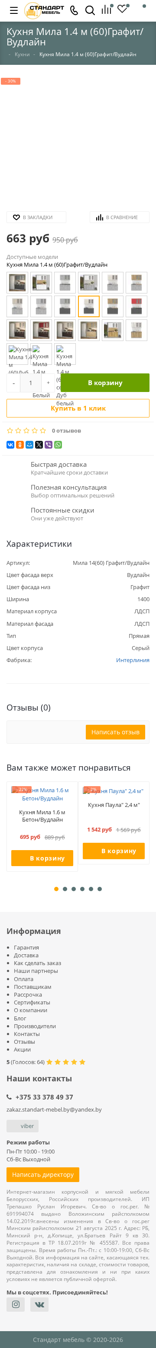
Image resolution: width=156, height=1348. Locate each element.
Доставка (26, 955)
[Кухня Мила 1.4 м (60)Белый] (41, 282)
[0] (109, 10)
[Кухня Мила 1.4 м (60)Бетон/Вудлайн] (113, 282)
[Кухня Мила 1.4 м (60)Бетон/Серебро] (41, 306)
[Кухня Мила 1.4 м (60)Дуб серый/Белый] (41, 354)
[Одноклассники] (20, 445)
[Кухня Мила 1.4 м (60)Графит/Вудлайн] (89, 306)
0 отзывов (66, 430)
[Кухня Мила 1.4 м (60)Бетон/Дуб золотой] (136, 282)
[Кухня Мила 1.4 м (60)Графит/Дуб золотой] (113, 306)
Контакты (27, 1034)
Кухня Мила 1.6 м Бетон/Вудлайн (42, 815)
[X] (39, 445)
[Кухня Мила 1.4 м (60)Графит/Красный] (136, 306)
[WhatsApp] (58, 445)
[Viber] (48, 445)
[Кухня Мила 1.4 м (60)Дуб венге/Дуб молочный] (17, 330)
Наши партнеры (36, 971)
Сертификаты (32, 1002)
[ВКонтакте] (10, 445)
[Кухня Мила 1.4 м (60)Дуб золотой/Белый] (113, 330)
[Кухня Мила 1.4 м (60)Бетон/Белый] (89, 282)
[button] (78, 141)
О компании (30, 1010)
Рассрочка (28, 994)
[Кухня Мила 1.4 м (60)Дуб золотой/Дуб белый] (136, 330)
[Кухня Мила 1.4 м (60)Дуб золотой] (89, 330)
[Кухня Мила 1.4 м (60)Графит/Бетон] (65, 306)
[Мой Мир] (29, 445)
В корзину (105, 382)
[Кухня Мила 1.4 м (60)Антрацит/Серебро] (17, 282)
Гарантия (26, 947)
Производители (35, 1026)
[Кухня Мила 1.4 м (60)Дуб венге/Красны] (41, 330)
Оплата (23, 979)
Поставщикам (33, 987)
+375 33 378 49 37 (44, 1097)
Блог (20, 1018)
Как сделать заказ (37, 963)
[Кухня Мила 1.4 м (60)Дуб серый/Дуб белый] (65, 354)
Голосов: (28, 1062)
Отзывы (24, 1041)
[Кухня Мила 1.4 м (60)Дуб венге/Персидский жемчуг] (65, 330)
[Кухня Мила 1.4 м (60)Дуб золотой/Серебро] (17, 354)
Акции (22, 1049)
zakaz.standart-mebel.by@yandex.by (54, 1109)
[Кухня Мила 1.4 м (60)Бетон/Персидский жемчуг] (17, 306)
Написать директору (43, 1174)
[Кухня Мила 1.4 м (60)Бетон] (65, 282)
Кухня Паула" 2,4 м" (114, 805)
